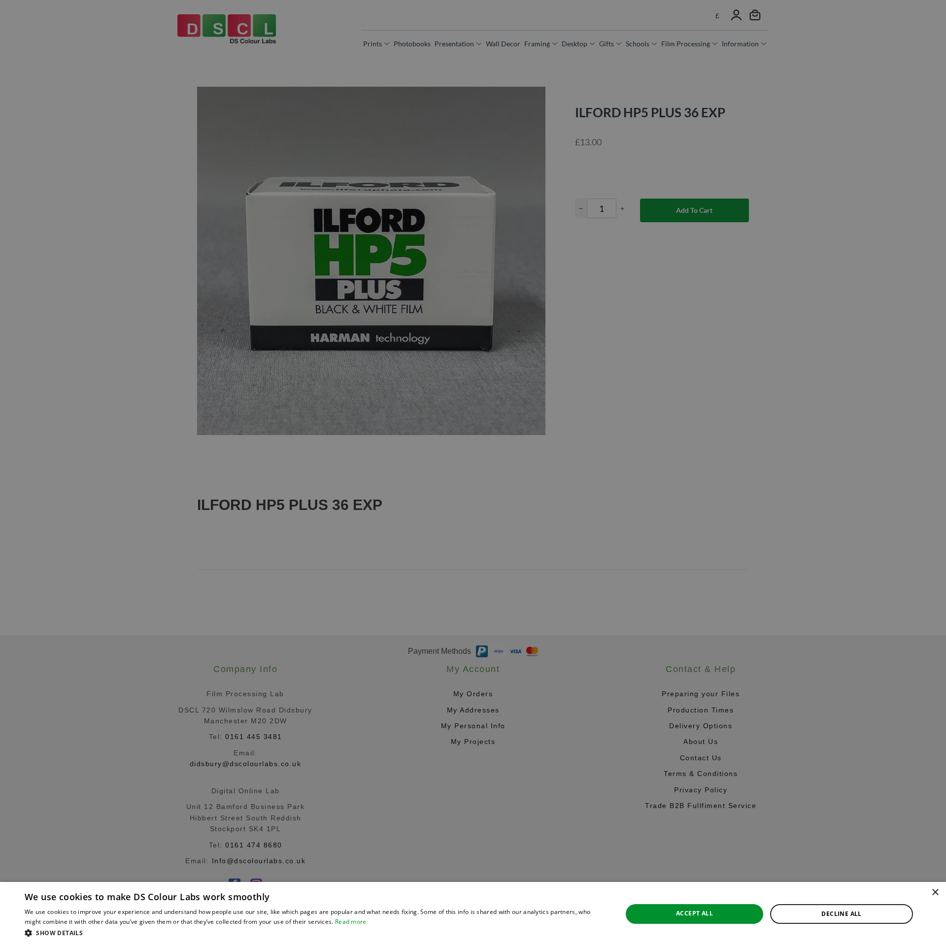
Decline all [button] (841, 914)
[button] (315, 933)
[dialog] (473, 914)
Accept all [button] (694, 913)
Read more (351, 921)
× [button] (935, 892)
